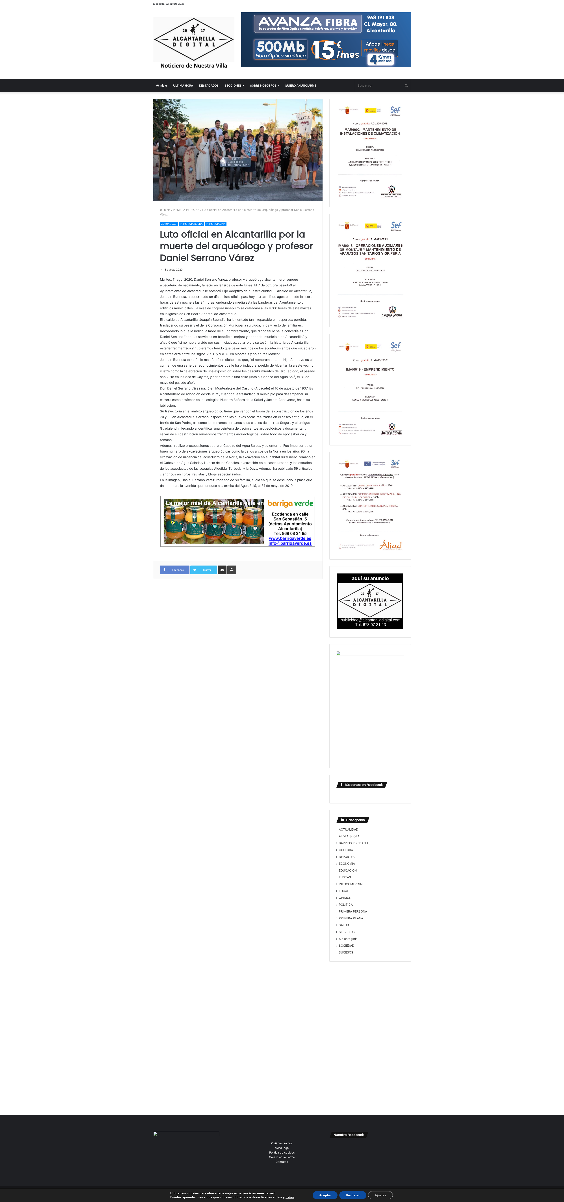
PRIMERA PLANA (215, 223)
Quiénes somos (282, 1143)
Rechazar (353, 1195)
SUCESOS (346, 952)
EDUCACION (348, 870)
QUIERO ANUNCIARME (300, 85)
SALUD (344, 925)
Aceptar (325, 1195)
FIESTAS (345, 877)
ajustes (288, 1197)
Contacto (282, 1161)
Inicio (163, 85)
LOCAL (344, 891)
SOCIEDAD (346, 945)
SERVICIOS (347, 932)
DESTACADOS (209, 85)
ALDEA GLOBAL (350, 836)
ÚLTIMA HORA (183, 85)
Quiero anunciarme (282, 1157)
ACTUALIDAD (168, 223)
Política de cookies (282, 1152)
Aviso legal (282, 1148)
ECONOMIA (347, 863)
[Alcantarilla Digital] (194, 43)
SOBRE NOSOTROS (263, 85)
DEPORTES (347, 857)
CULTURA (346, 850)
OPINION (345, 898)
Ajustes (380, 1195)
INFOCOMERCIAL (351, 884)
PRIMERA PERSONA (186, 209)
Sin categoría (348, 938)
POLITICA (346, 904)
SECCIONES (233, 85)
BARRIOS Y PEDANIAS (355, 843)
